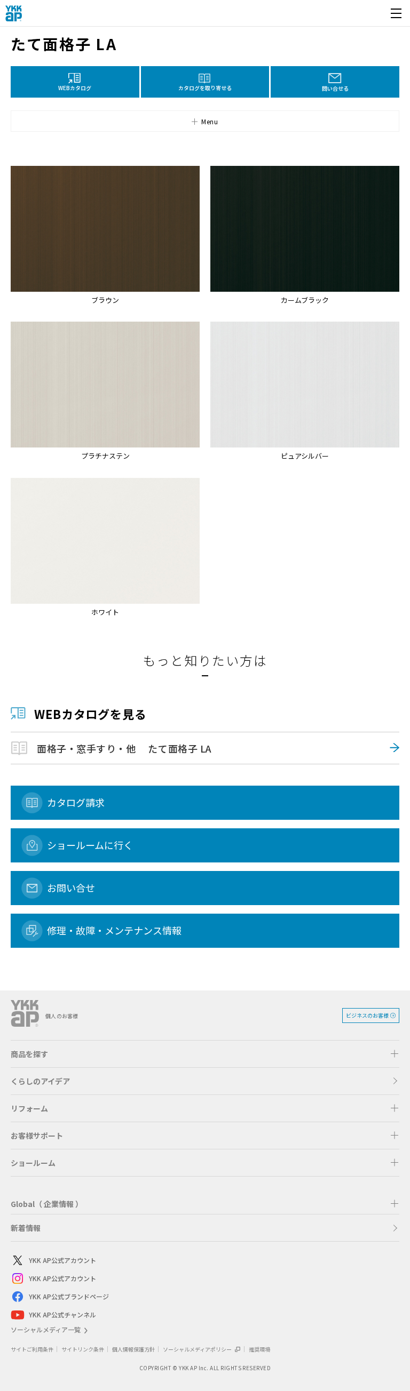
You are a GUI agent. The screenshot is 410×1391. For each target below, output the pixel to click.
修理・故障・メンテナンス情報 (114, 930)
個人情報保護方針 (133, 1349)
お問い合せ (71, 887)
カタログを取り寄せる (205, 88)
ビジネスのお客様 (367, 1015)
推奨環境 (259, 1349)
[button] (205, 121)
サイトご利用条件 (32, 1349)
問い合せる (335, 88)
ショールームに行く (90, 845)
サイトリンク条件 (82, 1349)
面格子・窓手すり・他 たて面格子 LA (124, 748)
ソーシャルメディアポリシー (198, 1349)
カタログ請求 (76, 802)
